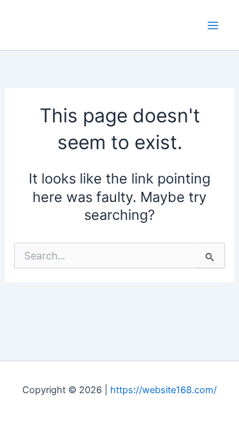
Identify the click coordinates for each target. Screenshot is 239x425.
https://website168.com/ (163, 390)
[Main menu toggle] (212, 25)
